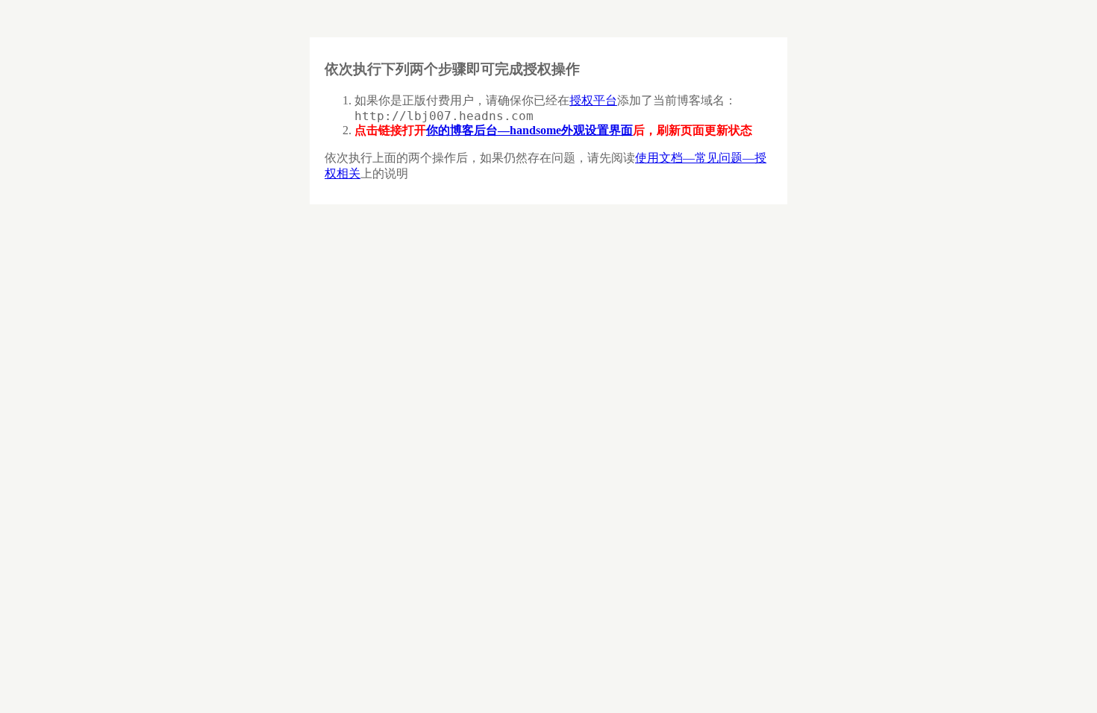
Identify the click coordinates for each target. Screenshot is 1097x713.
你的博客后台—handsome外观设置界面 (529, 130)
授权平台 (593, 100)
